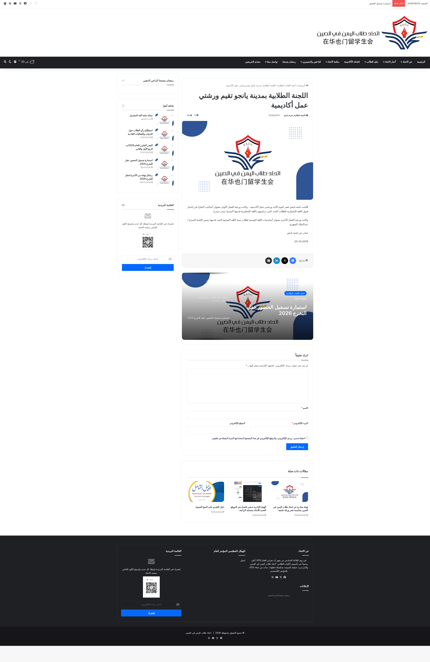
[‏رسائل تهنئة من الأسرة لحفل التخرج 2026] (164, 180)
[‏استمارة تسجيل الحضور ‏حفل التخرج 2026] (164, 165)
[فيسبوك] (292, 260)
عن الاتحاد (407, 61)
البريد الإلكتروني (300, 423)
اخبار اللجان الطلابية (286, 85)
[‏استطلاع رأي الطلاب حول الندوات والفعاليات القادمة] (164, 135)
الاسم (304, 408)
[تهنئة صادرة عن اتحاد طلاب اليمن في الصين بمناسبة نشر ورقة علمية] (289, 491)
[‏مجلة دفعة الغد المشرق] (164, 120)
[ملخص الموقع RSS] (273, 577)
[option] (247, 306)
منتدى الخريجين (252, 61)
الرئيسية (421, 61)
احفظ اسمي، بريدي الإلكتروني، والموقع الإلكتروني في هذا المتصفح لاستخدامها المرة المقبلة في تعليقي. (258, 438)
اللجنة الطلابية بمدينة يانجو (295, 115)
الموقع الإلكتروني (237, 423)
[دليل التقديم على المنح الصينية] (205, 491)
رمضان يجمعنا (289, 61)
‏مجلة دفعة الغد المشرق (141, 115)
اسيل (242, 560)
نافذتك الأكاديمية (352, 61)
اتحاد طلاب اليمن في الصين (198, 632)
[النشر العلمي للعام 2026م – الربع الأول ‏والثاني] (164, 150)
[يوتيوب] (277, 577)
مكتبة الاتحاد (333, 61)
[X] (284, 260)
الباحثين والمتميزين (312, 61)
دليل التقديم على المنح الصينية (210, 506)
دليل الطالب (372, 61)
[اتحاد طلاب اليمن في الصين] (372, 32)
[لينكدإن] (276, 260)
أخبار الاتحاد (390, 61)
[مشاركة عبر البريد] (268, 260)
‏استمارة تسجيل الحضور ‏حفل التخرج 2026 (371, 3)
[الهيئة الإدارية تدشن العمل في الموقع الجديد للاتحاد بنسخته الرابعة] (247, 491)
